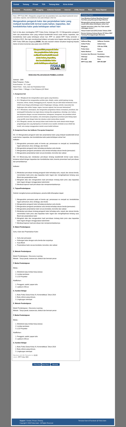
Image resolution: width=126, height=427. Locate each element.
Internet (67, 10)
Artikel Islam (101, 44)
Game (99, 49)
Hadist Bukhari (86, 51)
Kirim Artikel (68, 4)
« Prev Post (37, 364)
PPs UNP (84, 59)
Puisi (90, 10)
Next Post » (46, 364)
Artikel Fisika (85, 44)
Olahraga (84, 56)
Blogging (39, 10)
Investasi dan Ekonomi (89, 54)
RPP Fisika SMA (23, 16)
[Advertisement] (63, 393)
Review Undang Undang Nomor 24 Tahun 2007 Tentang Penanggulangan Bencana (96, 34)
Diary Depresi (101, 10)
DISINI (38, 41)
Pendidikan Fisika (103, 56)
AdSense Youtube (54, 10)
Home (14, 16)
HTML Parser (79, 10)
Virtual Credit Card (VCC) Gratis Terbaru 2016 (96, 30)
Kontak (16, 4)
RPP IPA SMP (101, 62)
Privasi (35, 4)
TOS (43, 4)
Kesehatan (101, 54)
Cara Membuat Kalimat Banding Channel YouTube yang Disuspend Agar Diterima (94, 19)
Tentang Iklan (54, 4)
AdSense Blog (86, 41)
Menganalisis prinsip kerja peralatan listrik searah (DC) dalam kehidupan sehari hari (95, 23)
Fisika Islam (85, 49)
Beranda (16, 10)
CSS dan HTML (102, 46)
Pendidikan (28, 10)
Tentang (26, 4)
